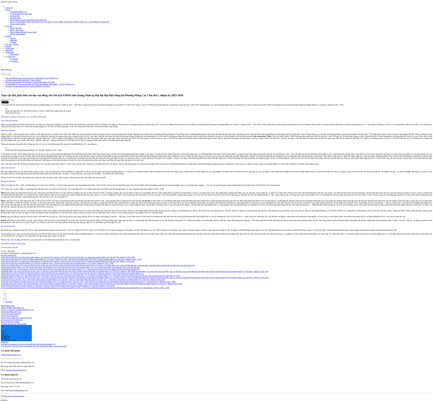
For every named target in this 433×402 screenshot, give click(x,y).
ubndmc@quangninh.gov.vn (16, 370)
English (15, 59)
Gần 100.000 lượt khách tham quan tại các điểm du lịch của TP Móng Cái (31, 78)
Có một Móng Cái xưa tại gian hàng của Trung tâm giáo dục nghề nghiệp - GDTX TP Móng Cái (39, 84)
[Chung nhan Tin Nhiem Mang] (12, 396)
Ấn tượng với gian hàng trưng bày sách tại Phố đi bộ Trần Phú (27, 86)
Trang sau (8, 302)
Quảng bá (4, 342)
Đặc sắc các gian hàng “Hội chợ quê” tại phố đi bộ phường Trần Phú (29, 82)
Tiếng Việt (11, 57)
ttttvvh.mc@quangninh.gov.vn (17, 390)
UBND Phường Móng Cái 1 (11, 355)
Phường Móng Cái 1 (6, 69)
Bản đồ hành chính (7, 306)
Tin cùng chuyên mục (8, 255)
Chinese (15, 61)
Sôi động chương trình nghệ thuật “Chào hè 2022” (23, 80)
